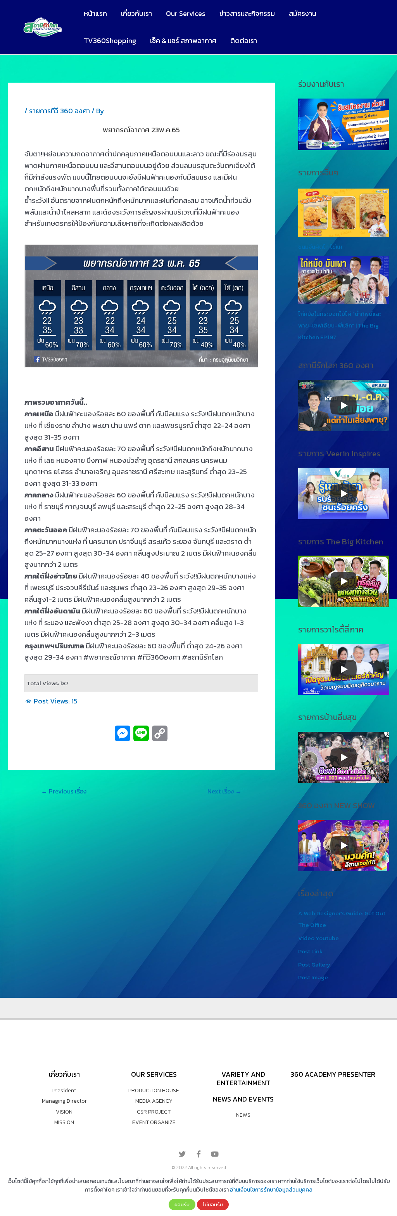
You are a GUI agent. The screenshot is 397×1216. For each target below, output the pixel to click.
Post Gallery (314, 964)
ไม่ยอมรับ (213, 1204)
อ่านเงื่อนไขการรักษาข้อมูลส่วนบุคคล (271, 1190)
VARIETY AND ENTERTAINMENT (243, 1078)
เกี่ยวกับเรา (136, 13)
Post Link (310, 951)
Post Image (313, 977)
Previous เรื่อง (63, 791)
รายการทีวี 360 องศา (59, 111)
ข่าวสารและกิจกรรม (247, 13)
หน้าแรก (95, 13)
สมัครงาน (302, 13)
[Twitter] (182, 1153)
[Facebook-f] (198, 1153)
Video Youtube (318, 938)
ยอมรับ (182, 1204)
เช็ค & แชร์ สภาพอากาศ (183, 40)
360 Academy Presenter (332, 1074)
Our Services (185, 13)
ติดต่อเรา (243, 40)
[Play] (343, 405)
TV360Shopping (110, 40)
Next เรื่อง (224, 791)
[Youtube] (214, 1153)
